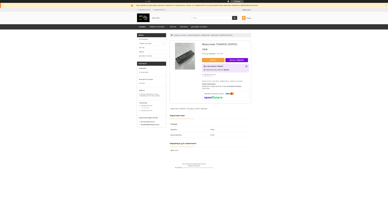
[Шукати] (234, 18)
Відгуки (141, 52)
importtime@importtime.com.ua (150, 124)
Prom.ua (203, 164)
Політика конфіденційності (205, 167)
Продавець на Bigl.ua (194, 165)
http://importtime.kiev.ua (148, 121)
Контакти (184, 27)
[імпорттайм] (143, 21)
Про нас (173, 27)
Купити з (233, 60)
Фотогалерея (143, 39)
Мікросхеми (206, 35)
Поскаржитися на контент (189, 167)
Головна (142, 27)
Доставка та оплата (199, 27)
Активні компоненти (194, 35)
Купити (213, 60)
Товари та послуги (156, 27)
